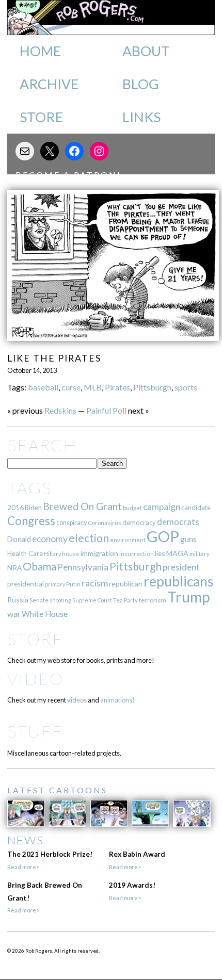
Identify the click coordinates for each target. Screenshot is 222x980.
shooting (60, 600)
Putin (73, 584)
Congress (31, 521)
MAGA (177, 553)
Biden (33, 507)
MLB (93, 387)
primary (55, 584)
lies (160, 553)
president (181, 567)
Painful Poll (106, 410)
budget (132, 508)
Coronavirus (104, 522)
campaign (161, 506)
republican (125, 583)
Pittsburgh (152, 387)
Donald (19, 539)
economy (50, 538)
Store (41, 117)
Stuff (34, 731)
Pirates (117, 387)
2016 (15, 507)
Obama (39, 566)
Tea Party (125, 600)
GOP (163, 536)
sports (186, 387)
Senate (39, 600)
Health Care (25, 553)
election (89, 537)
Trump (188, 597)
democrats (178, 521)
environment (128, 539)
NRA (14, 567)
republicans (179, 581)
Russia (17, 599)
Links (141, 117)
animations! (117, 700)
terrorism (152, 600)
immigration (99, 553)
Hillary (52, 553)
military (199, 553)
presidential (25, 584)
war (14, 613)
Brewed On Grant (82, 506)
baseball (43, 387)
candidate (196, 507)
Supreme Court (92, 600)
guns (188, 539)
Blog (140, 84)
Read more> (23, 866)
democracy (139, 522)
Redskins (60, 410)
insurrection (136, 554)
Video (35, 678)
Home (40, 51)
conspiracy (71, 523)
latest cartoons (57, 790)
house (71, 553)
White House (45, 613)
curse (71, 387)
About (146, 51)
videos (77, 700)
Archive (49, 84)
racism (95, 583)
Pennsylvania (82, 567)
